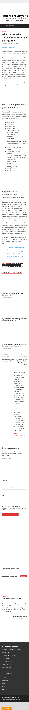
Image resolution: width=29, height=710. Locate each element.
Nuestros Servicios (7, 661)
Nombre (5, 480)
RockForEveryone (15, 16)
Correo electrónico (9, 488)
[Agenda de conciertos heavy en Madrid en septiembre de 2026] (14, 309)
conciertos (19, 263)
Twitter (4, 686)
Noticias (4, 31)
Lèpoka (11, 266)
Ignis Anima (5, 266)
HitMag (18, 699)
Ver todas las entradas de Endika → (19, 435)
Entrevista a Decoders (20, 616)
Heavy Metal (17, 265)
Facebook (5, 677)
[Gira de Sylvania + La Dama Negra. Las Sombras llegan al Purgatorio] (14, 334)
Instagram (5, 680)
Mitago (20, 266)
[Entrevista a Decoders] (7, 616)
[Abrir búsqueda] (25, 26)
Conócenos (5, 658)
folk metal (10, 265)
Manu (15, 601)
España (4, 265)
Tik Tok (4, 683)
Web (3, 495)
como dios (12, 263)
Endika (17, 43)
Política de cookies (7, 664)
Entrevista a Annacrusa (11, 599)
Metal (15, 266)
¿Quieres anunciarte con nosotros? (12, 649)
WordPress (12, 699)
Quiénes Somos (6, 667)
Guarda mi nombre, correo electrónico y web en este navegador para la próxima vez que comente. (14, 507)
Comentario (6, 458)
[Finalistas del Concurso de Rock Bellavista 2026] (14, 284)
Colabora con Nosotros (8, 655)
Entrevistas (5, 596)
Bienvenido (5, 652)
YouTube (4, 689)
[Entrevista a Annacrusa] (14, 587)
